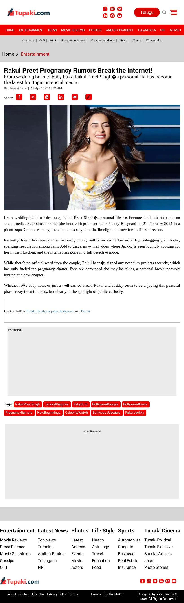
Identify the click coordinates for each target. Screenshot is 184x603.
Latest (77, 540)
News (52, 30)
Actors (77, 567)
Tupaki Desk (18, 88)
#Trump (136, 40)
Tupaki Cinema (162, 531)
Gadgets (125, 546)
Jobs (148, 560)
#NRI (42, 40)
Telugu (147, 12)
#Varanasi (28, 40)
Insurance (127, 567)
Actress (78, 546)
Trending (46, 546)
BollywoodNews (135, 404)
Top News (47, 540)
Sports (126, 531)
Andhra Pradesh (119, 30)
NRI (162, 30)
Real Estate (128, 560)
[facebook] (19, 97)
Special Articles (158, 553)
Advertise (38, 594)
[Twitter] (33, 97)
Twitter (85, 311)
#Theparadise (154, 40)
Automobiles (129, 540)
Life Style (103, 531)
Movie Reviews (73, 30)
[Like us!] (105, 9)
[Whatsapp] (47, 97)
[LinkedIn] (60, 97)
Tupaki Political (157, 540)
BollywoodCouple (105, 404)
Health (98, 540)
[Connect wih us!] (105, 15)
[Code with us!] (112, 15)
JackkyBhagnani (57, 404)
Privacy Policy (57, 594)
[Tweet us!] (112, 9)
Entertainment (31, 30)
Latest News (53, 531)
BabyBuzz (80, 404)
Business (126, 553)
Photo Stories (156, 567)
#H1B (52, 40)
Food (96, 567)
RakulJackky (135, 413)
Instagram (67, 311)
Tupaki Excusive (158, 546)
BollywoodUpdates (106, 413)
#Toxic (123, 40)
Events (77, 553)
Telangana (147, 30)
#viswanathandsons (102, 40)
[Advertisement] (20, 188)
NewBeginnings (49, 413)
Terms (73, 594)
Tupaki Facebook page (42, 311)
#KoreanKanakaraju (73, 40)
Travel (97, 553)
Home (10, 30)
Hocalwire (116, 594)
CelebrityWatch (77, 413)
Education (101, 560)
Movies (77, 560)
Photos (95, 30)
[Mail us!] (119, 15)
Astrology (100, 546)
